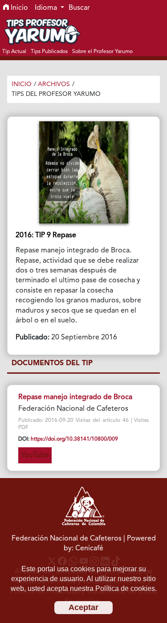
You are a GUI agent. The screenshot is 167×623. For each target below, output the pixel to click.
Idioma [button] (47, 8)
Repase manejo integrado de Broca (75, 397)
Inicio (18, 8)
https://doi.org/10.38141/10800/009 (74, 439)
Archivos (54, 84)
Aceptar (83, 607)
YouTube (35, 455)
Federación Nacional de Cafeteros (67, 538)
